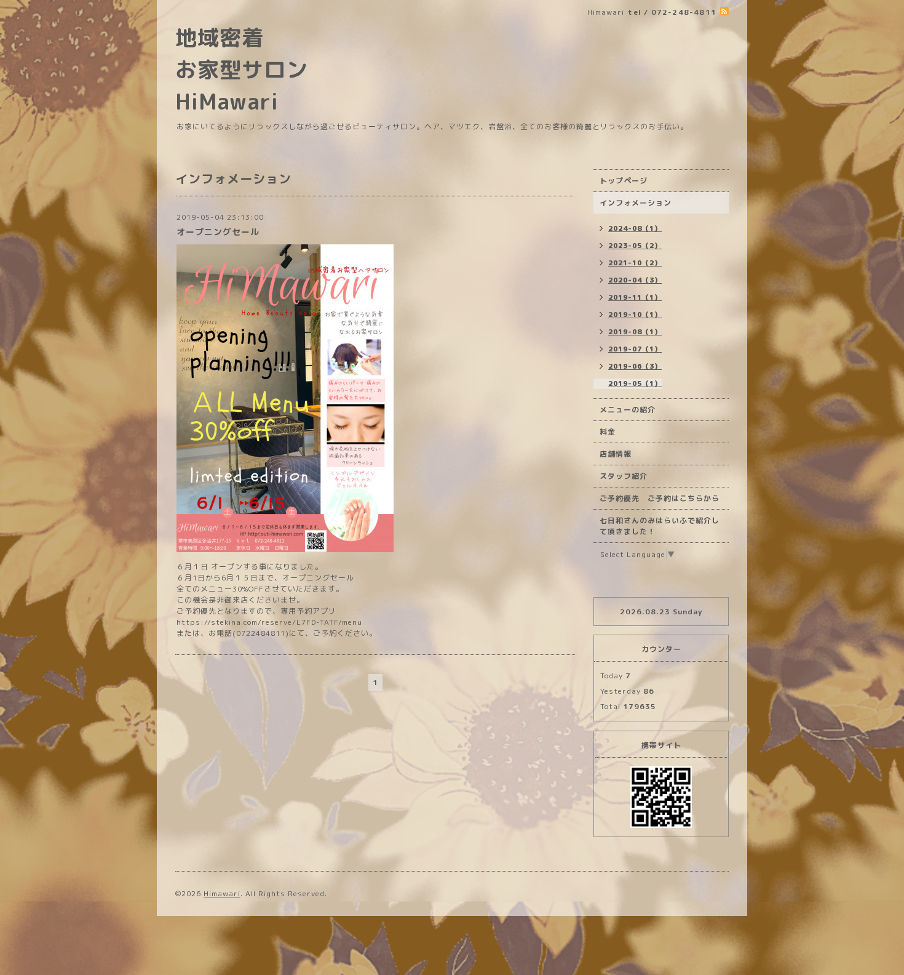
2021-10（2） (635, 263)
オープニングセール (218, 232)
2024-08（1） (635, 228)
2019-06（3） (635, 366)
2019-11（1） (635, 297)
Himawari (222, 893)
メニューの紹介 (628, 409)
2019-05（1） (635, 383)
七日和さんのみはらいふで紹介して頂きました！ (660, 526)
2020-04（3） (635, 280)
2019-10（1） (635, 314)
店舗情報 (616, 454)
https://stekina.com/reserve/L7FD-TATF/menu (269, 622)
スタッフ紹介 (624, 476)
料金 (608, 432)
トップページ (624, 180)
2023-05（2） (635, 246)
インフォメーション (636, 203)
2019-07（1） (635, 349)
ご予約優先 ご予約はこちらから (660, 498)
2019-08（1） (635, 332)
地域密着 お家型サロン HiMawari (241, 69)
